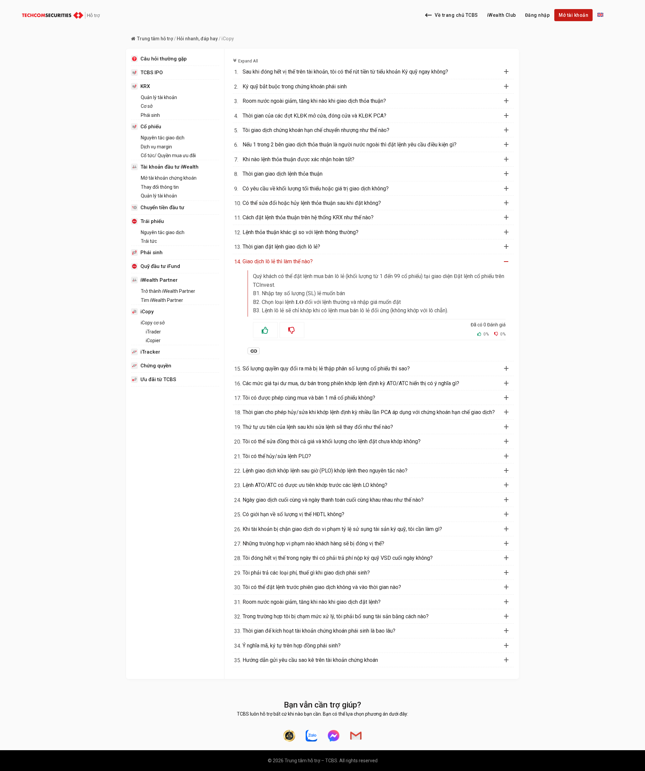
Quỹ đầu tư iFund (160, 266)
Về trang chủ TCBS (456, 15)
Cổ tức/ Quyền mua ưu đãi (168, 155)
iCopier (153, 340)
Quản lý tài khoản (159, 97)
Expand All (245, 60)
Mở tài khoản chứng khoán (169, 178)
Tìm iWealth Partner (162, 300)
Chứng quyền (155, 366)
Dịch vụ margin (156, 146)
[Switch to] (600, 15)
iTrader (153, 331)
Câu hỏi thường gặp (163, 59)
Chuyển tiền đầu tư (162, 208)
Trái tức (149, 241)
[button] (377, 71)
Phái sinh (150, 115)
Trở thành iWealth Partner (168, 291)
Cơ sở (147, 106)
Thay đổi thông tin (160, 187)
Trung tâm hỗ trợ (155, 38)
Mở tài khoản (573, 15)
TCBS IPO (151, 73)
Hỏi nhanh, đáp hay (197, 38)
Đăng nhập (537, 15)
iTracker (150, 352)
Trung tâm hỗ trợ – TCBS (311, 760)
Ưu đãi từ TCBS (158, 379)
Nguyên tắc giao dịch (162, 137)
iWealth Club (501, 15)
